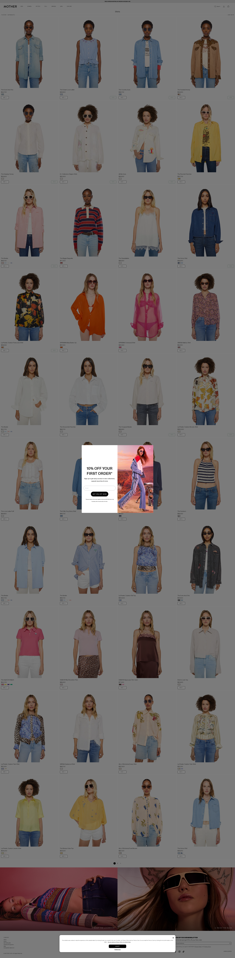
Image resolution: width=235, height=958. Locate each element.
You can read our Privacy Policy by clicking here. (119, 942)
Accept (117, 946)
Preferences (117, 949)
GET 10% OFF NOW (100, 494)
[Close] (173, 938)
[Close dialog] (150, 448)
